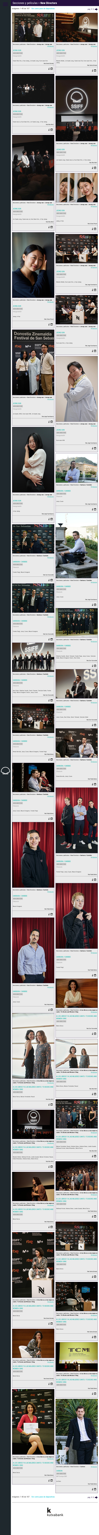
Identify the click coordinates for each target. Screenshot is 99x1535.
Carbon (59, 1471)
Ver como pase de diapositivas (43, 8)
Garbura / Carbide (63, 491)
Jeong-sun (17, 50)
